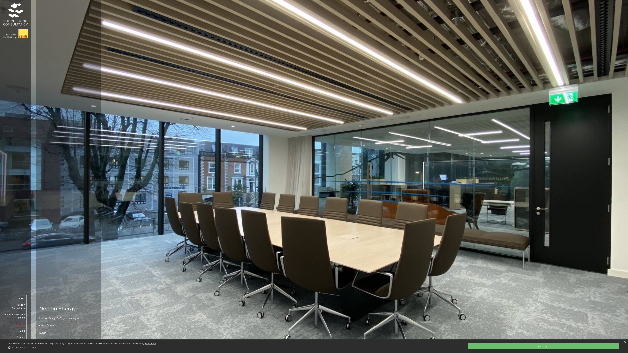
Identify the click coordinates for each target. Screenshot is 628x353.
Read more (150, 343)
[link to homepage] (15, 21)
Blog (22, 330)
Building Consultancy (18, 306)
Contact (21, 337)
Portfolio (20, 324)
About (21, 298)
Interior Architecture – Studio (14, 316)
